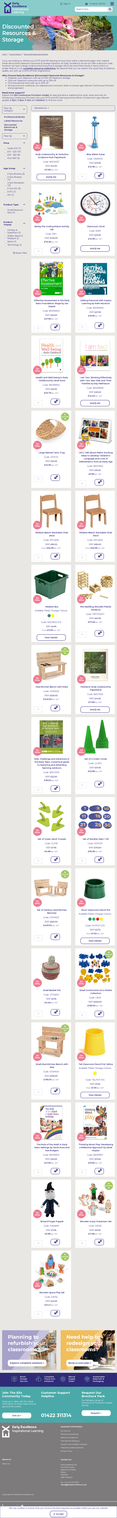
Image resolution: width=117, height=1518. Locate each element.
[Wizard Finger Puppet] (51, 1199)
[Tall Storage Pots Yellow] (95, 1042)
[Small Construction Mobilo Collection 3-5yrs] (95, 968)
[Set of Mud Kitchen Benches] (51, 887)
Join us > (16, 1415)
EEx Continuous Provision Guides (31, 95)
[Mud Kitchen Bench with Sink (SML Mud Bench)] (51, 1042)
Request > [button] (96, 1413)
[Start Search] (110, 9)
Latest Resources (13, 121)
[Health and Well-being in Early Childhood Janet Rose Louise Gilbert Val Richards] (51, 355)
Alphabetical (40, 108)
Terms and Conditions (69, 1434)
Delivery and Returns (69, 1437)
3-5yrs (20, 100)
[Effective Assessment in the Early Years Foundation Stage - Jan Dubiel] (51, 278)
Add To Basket (99, 176)
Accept (60, 1514)
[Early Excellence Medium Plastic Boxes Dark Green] (51, 584)
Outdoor (40, 100)
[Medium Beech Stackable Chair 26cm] (51, 510)
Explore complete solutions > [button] (27, 1363)
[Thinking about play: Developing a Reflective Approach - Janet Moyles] (95, 1122)
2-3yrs (13, 100)
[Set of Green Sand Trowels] (51, 816)
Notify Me (51, 177)
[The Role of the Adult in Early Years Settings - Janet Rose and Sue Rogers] (51, 1122)
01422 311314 (56, 1415)
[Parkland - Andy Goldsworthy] (95, 664)
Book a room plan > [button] (79, 1363)
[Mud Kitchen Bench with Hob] (51, 664)
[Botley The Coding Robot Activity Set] (51, 204)
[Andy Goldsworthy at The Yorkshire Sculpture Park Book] (51, 132)
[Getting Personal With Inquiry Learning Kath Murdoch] (95, 278)
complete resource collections (39, 68)
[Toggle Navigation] (111, 3)
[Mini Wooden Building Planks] (95, 584)
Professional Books (14, 117)
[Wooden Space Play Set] (51, 1270)
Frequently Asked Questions (72, 1447)
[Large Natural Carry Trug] (51, 430)
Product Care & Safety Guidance (74, 1444)
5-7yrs (28, 100)
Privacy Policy (66, 1451)
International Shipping (70, 1441)
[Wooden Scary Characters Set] (95, 1199)
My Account (66, 1431)
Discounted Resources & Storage (10, 127)
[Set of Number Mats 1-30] (95, 816)
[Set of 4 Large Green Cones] (95, 736)
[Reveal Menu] (111, 4)
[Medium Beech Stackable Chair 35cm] (95, 510)
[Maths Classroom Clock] (95, 204)
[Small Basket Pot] (51, 968)
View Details (51, 637)
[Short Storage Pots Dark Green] (95, 887)
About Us (6, 1464)
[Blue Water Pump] (95, 132)
